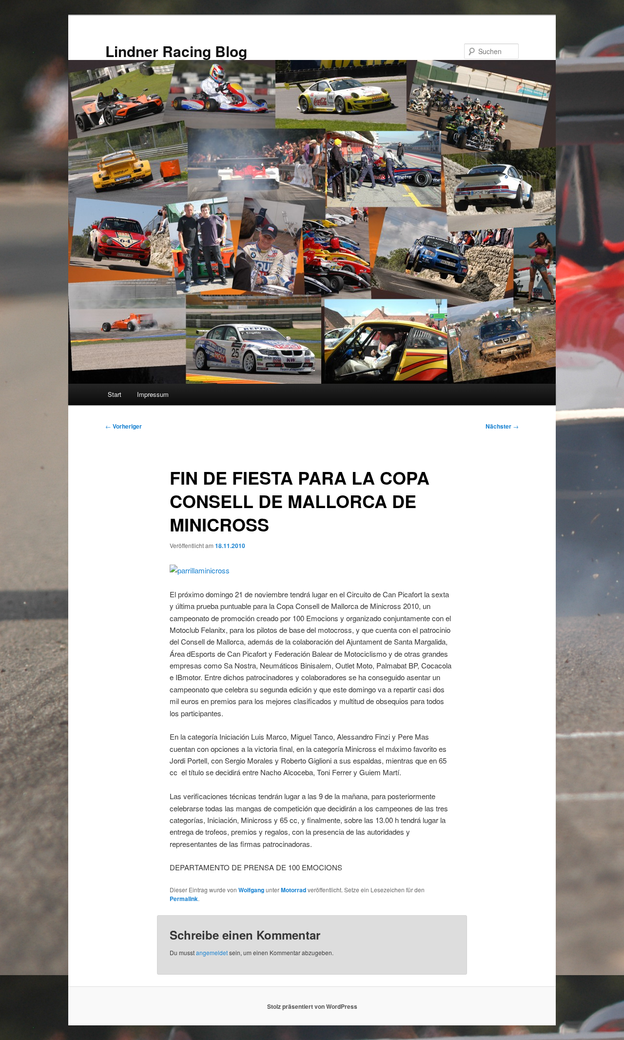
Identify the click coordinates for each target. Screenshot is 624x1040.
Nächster (502, 426)
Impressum (153, 394)
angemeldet (212, 952)
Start (114, 394)
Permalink (184, 898)
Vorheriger (123, 426)
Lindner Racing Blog (176, 50)
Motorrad (293, 889)
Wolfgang (251, 889)
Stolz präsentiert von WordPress (312, 1006)
